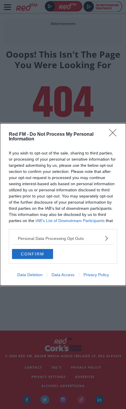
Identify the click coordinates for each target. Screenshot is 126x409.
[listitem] (63, 238)
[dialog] (63, 204)
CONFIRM (32, 254)
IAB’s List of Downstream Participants (70, 220)
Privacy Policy (96, 274)
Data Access (63, 274)
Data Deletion (29, 274)
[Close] (114, 134)
